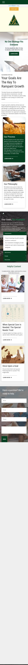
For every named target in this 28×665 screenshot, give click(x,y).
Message (3, 425)
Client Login (14, 9)
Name (3, 397)
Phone (3, 416)
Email (2, 406)
